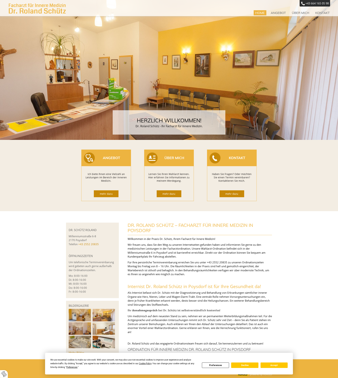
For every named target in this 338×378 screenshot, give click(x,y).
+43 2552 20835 (88, 244)
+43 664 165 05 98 (317, 3)
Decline (245, 365)
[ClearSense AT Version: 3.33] (243, 374)
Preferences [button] (71, 367)
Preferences (215, 365)
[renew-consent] (4, 374)
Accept (274, 365)
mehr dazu (106, 193)
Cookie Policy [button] (145, 363)
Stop (169, 99)
